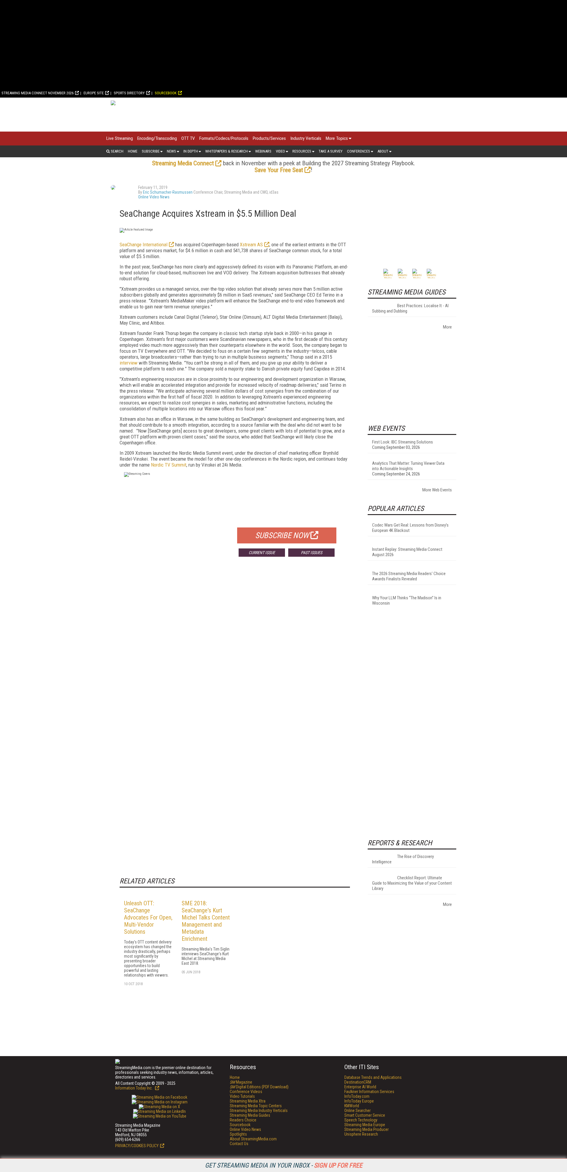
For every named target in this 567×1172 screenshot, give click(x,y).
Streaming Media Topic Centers (256, 1105)
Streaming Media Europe (364, 1124)
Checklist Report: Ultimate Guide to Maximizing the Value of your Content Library (412, 883)
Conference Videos (246, 1091)
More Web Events (437, 490)
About (382, 151)
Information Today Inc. (134, 1088)
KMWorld (351, 1105)
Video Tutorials (242, 1096)
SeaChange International (143, 244)
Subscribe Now (282, 535)
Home (132, 151)
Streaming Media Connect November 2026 (37, 93)
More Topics (337, 138)
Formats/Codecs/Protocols (223, 138)
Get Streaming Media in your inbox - (283, 1165)
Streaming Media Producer (366, 1129)
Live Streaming (119, 138)
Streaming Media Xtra (247, 1101)
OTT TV (188, 138)
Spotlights (238, 1134)
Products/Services (269, 138)
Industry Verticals (305, 138)
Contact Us (239, 1143)
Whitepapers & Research (226, 151)
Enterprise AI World (360, 1086)
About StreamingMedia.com (253, 1139)
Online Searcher (357, 1110)
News (171, 151)
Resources (301, 151)
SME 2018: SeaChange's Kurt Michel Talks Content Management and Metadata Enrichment (206, 921)
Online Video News (154, 197)
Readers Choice (243, 1120)
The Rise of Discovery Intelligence (403, 859)
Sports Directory (129, 93)
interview (129, 363)
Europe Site (94, 93)
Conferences (358, 151)
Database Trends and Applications (373, 1077)
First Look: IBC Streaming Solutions (402, 442)
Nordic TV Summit (168, 465)
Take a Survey (331, 151)
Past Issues (311, 552)
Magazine (241, 1082)
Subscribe (150, 151)
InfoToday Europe (359, 1101)
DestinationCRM (357, 1082)
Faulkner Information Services (369, 1091)
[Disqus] (235, 649)
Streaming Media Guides (250, 1115)
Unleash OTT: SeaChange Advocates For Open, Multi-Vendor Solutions (148, 917)
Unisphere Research (361, 1134)
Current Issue (262, 552)
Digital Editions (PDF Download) (259, 1086)
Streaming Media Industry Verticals (259, 1110)
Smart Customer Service (364, 1115)
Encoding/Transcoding (157, 138)
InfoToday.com (356, 1096)
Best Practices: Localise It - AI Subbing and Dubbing (410, 308)
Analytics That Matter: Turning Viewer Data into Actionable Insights (408, 466)
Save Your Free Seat (279, 170)
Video (280, 151)
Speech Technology (360, 1120)
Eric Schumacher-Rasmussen (168, 192)
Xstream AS (251, 244)
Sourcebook (166, 93)
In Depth (190, 151)
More (447, 327)
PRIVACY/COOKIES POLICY (137, 1145)
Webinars (263, 151)
